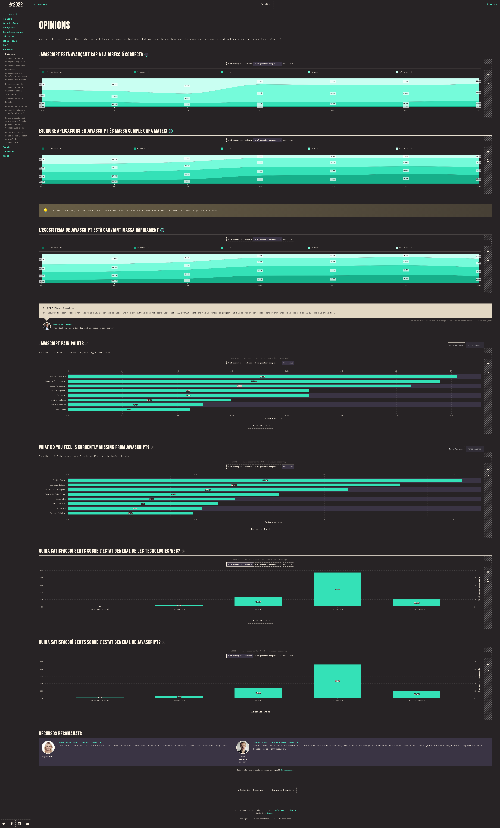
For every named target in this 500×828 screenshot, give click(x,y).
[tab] (488, 67)
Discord (270, 813)
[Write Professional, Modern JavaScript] (48, 747)
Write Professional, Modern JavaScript (80, 742)
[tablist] (487, 76)
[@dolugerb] (162, 230)
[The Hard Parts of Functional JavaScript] (242, 747)
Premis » (283, 790)
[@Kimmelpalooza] (171, 131)
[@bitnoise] (146, 55)
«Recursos (251, 790)
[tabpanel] (265, 88)
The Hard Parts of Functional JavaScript (276, 742)
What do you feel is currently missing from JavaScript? (16, 109)
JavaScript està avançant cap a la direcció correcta (15, 61)
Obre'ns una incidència (284, 810)
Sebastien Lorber (47, 326)
